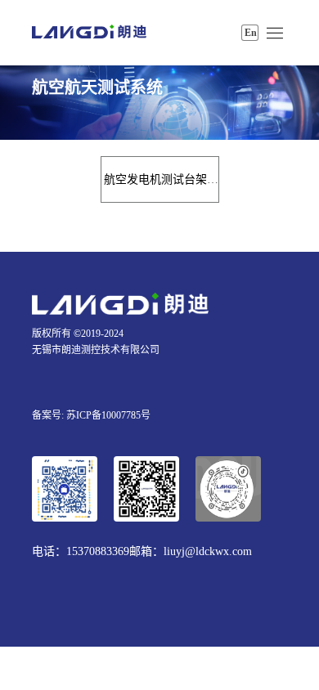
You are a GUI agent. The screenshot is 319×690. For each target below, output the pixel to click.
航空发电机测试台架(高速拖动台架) (194, 179)
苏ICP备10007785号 (108, 415)
